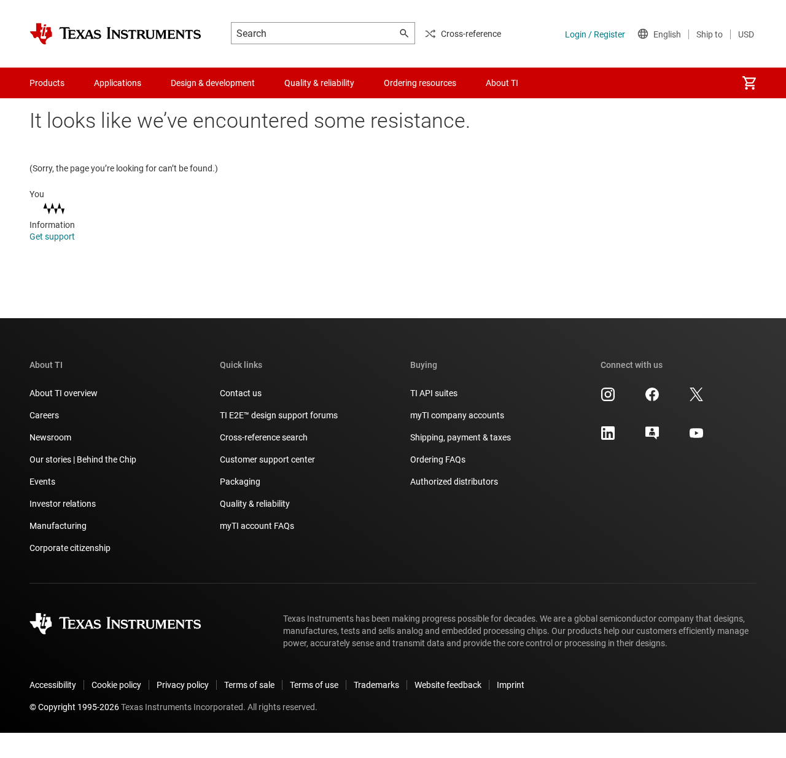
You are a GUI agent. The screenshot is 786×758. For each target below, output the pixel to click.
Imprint (510, 685)
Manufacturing (58, 526)
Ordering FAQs (437, 459)
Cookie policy (116, 685)
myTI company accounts (457, 415)
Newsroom (50, 437)
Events (42, 481)
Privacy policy (183, 685)
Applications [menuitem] (117, 83)
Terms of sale (249, 685)
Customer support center (267, 459)
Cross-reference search (264, 437)
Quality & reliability (255, 504)
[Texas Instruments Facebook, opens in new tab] (652, 399)
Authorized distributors (454, 481)
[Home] (115, 34)
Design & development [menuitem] (213, 83)
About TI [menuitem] (502, 83)
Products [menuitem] (46, 83)
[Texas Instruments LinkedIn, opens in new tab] (608, 437)
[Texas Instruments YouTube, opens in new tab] (696, 437)
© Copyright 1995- (74, 707)
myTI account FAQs (257, 526)
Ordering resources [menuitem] (420, 83)
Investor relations (62, 504)
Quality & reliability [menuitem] (319, 83)
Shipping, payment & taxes (460, 437)
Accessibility (52, 685)
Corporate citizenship (70, 548)
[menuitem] (749, 83)
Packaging (240, 481)
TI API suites (433, 393)
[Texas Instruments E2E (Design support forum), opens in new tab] (652, 437)
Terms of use (314, 685)
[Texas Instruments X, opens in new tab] (696, 399)
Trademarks (376, 685)
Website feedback (447, 685)
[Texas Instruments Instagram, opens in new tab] (608, 399)
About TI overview (63, 393)
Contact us (241, 393)
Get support (53, 236)
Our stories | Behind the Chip (82, 459)
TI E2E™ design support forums (279, 415)
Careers (44, 415)
